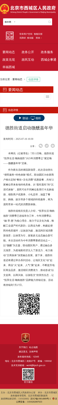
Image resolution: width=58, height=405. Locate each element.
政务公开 (28, 52)
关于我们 (23, 347)
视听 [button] (38, 118)
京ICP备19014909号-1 (40, 399)
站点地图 (33, 347)
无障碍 (22, 37)
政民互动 (28, 59)
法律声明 (33, 351)
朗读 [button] (25, 118)
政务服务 (47, 52)
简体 (38, 37)
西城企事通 (48, 59)
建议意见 (23, 351)
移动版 (30, 37)
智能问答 (38, 33)
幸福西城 (8, 67)
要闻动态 (8, 52)
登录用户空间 (25, 33)
